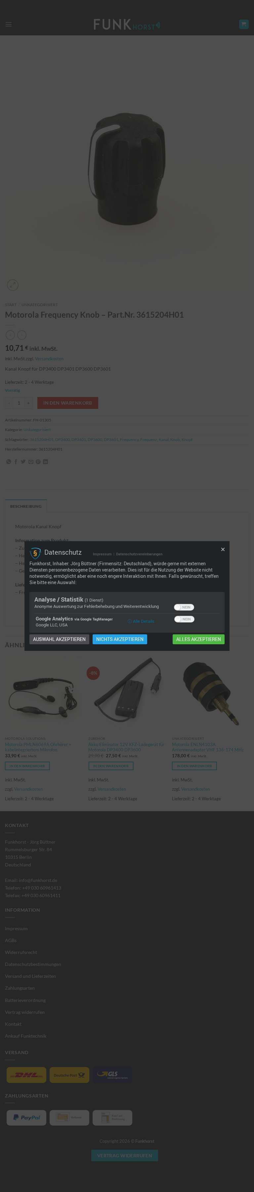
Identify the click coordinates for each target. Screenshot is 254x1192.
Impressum (102, 553)
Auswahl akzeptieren (59, 639)
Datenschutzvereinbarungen (139, 553)
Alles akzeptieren (198, 639)
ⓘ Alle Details (141, 621)
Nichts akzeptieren (120, 639)
